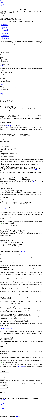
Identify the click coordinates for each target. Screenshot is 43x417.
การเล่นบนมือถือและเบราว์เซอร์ (4, 33)
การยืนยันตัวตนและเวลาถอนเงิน (4, 30)
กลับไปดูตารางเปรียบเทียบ (3, 328)
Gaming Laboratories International (35, 181)
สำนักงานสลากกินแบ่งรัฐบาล (8, 125)
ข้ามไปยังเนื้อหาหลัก (2, 0)
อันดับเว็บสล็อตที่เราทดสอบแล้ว (4, 24)
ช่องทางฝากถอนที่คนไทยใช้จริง (4, 29)
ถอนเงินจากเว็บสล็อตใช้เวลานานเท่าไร (3, 382)
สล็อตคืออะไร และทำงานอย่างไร (4, 25)
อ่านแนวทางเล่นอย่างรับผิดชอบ (9, 328)
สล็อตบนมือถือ (30, 278)
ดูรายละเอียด (1, 65)
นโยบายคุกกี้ (17, 416)
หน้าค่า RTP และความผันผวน (23, 251)
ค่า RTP (2, 5)
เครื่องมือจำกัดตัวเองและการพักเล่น (5, 35)
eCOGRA (40, 181)
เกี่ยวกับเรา (36, 169)
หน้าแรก (2, 2)
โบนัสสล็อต (2, 3)
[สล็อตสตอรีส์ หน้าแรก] (2, 1)
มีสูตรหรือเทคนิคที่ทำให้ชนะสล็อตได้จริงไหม (4, 385)
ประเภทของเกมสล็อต (3, 32)
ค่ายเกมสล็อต (2, 4)
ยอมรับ (19, 416)
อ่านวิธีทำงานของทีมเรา (2, 399)
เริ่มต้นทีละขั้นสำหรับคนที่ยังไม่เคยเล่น (5, 36)
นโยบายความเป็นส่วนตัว (3, 409)
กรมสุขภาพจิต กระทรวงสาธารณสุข (21, 366)
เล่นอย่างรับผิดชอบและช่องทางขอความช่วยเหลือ (6, 38)
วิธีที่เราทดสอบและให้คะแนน (4, 27)
